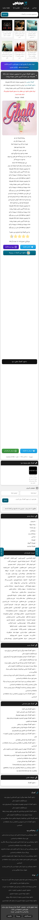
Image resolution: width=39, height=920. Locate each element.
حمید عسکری (21, 577)
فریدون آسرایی (8, 604)
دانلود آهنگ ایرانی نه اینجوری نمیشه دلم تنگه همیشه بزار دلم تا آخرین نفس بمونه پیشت (19, 75)
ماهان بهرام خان (19, 614)
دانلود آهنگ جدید (30, 85)
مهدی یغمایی (22, 623)
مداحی (34, 8)
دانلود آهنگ (31, 783)
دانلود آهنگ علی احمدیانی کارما (26, 712)
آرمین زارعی (21, 558)
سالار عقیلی (23, 592)
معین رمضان (31, 629)
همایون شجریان (18, 638)
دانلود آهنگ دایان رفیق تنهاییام (25, 715)
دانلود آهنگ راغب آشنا (28, 709)
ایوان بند (18, 571)
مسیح (20, 635)
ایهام (6, 571)
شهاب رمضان (22, 595)
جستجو (5, 14)
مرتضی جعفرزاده (8, 614)
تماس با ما (16, 8)
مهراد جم (16, 632)
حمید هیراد (32, 580)
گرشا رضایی (17, 608)
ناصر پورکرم (13, 635)
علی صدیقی (31, 604)
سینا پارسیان (31, 592)
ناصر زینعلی (31, 638)
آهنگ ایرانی (30, 82)
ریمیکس (32, 531)
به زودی (33, 521)
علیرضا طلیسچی (12, 595)
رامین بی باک (8, 580)
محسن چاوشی (10, 617)
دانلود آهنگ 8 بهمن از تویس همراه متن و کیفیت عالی (19, 749)
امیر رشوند (6, 567)
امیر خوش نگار (31, 564)
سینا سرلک (15, 592)
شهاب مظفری (31, 595)
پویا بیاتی (14, 574)
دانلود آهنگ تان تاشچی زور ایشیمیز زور (23, 731)
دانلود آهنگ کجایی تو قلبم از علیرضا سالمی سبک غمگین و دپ (19, 818)
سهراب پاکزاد (22, 589)
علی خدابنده (14, 601)
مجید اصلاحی (12, 623)
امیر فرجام (32, 571)
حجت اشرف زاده (30, 577)
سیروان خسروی (19, 586)
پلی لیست (26, 8)
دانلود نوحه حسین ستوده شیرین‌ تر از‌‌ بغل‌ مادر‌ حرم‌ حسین (19, 901)
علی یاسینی (5, 601)
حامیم (25, 580)
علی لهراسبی (31, 601)
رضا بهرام (17, 583)
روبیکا (18, 916)
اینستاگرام (28, 916)
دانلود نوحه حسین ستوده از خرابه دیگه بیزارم (19, 897)
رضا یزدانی (24, 583)
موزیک (31, 457)
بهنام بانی (22, 574)
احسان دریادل (21, 564)
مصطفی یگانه (31, 623)
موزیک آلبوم (31, 543)
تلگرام (10, 916)
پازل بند (8, 574)
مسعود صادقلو (30, 617)
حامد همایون (12, 577)
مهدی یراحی (14, 629)
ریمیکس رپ (31, 534)
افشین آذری (14, 567)
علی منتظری (22, 601)
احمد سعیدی (12, 564)
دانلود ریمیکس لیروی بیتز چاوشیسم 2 (23, 764)
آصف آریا (6, 558)
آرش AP (33, 561)
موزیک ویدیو (31, 546)
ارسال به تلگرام (27, 451)
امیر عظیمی (23, 567)
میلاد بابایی (23, 632)
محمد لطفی (31, 632)
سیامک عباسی (8, 586)
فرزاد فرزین (32, 608)
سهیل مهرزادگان (30, 586)
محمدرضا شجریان (30, 614)
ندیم (25, 638)
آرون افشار (14, 558)
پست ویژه (32, 524)
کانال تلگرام (26, 247)
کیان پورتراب (22, 611)
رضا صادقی (32, 583)
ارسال (5, 500)
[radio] (27, 236)
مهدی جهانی (22, 626)
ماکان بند (32, 635)
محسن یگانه (22, 629)
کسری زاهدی (31, 611)
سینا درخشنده (31, 589)
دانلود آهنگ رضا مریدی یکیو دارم (25, 752)
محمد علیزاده (31, 626)
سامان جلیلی (12, 589)
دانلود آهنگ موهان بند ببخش (26, 724)
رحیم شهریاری (18, 580)
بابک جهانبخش (30, 574)
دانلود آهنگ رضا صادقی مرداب (26, 761)
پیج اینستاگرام (9, 247)
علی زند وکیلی (11, 598)
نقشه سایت (6, 8)
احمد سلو (25, 571)
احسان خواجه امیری (23, 561)
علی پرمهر (24, 604)
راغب (11, 583)
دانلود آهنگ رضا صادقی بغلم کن (25, 740)
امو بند (12, 571)
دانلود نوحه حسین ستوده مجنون (20, 894)
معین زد (26, 635)
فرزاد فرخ (24, 608)
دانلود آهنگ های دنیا (19, 361)
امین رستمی (31, 567)
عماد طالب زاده (20, 598)
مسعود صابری (11, 620)
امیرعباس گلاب (12, 561)
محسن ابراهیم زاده (11, 611)
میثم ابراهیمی (20, 620)
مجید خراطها (13, 626)
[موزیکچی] (20, 3)
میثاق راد (9, 632)
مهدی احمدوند (31, 620)
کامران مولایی (8, 608)
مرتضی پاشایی (20, 617)
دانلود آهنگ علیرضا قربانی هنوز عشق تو (23, 727)
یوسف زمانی (8, 638)
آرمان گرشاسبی (30, 558)
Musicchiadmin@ (24, 67)
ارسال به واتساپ (9, 451)
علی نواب (17, 604)
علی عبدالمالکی (30, 598)
